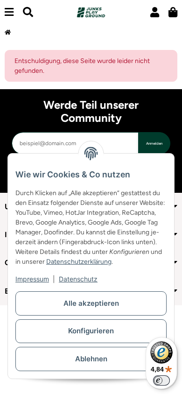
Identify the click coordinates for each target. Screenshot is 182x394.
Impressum (32, 279)
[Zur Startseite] (8, 32)
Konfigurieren (91, 330)
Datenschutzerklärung (79, 262)
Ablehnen (91, 358)
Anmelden (154, 143)
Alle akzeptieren (91, 303)
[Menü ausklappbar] (9, 12)
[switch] (161, 380)
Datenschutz (78, 279)
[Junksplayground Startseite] (90, 12)
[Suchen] (28, 12)
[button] (154, 12)
